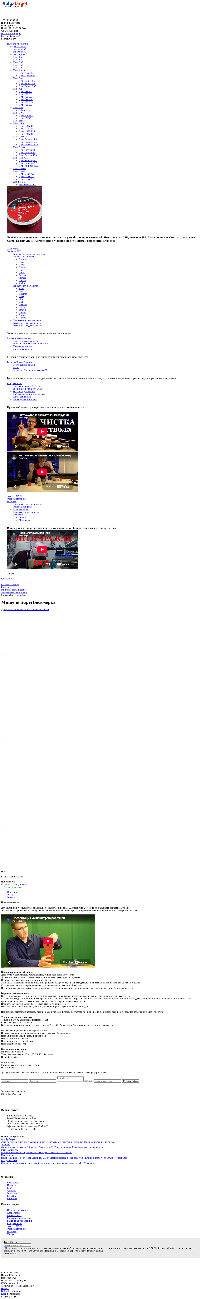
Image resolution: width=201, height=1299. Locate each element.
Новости (11, 1185)
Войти (4, 33)
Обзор (10, 894)
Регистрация (14, 33)
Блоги (10, 1188)
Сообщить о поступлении (14, 884)
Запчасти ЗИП (14, 1215)
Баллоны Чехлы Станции (20, 1221)
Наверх (5, 1288)
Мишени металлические (19, 1218)
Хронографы (13, 1213)
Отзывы (11, 897)
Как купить (7, 578)
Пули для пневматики (18, 1210)
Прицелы (11, 1231)
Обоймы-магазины (16, 1228)
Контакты (12, 1198)
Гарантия (11, 1196)
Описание (12, 892)
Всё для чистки (14, 1223)
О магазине (13, 1193)
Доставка (11, 1190)
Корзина (5, 36)
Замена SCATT (14, 1226)
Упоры (10, 1234)
